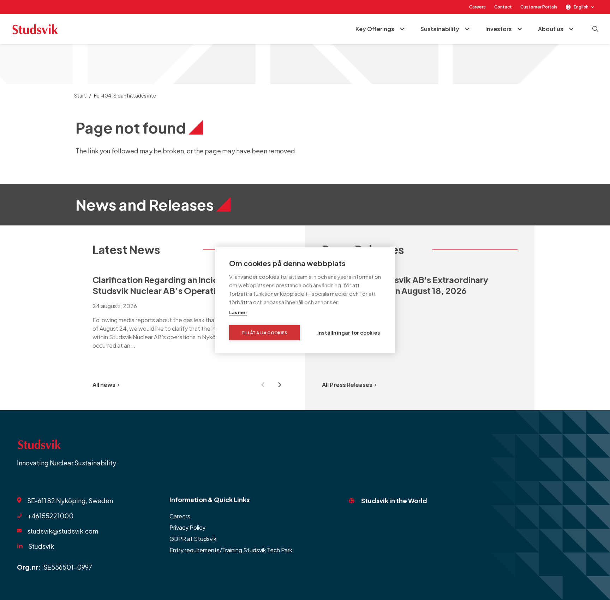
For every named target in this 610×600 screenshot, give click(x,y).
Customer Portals (538, 7)
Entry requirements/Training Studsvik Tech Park (230, 550)
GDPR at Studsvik (192, 538)
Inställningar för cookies (348, 333)
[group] (190, 312)
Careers (477, 7)
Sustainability (439, 29)
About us (550, 29)
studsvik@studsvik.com (62, 531)
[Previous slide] (262, 384)
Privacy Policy (187, 527)
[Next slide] (279, 384)
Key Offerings (374, 29)
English (581, 7)
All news (103, 384)
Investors (498, 29)
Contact (503, 7)
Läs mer (238, 312)
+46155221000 (50, 516)
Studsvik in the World (394, 500)
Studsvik (41, 546)
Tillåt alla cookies (264, 332)
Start (80, 95)
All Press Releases (347, 384)
